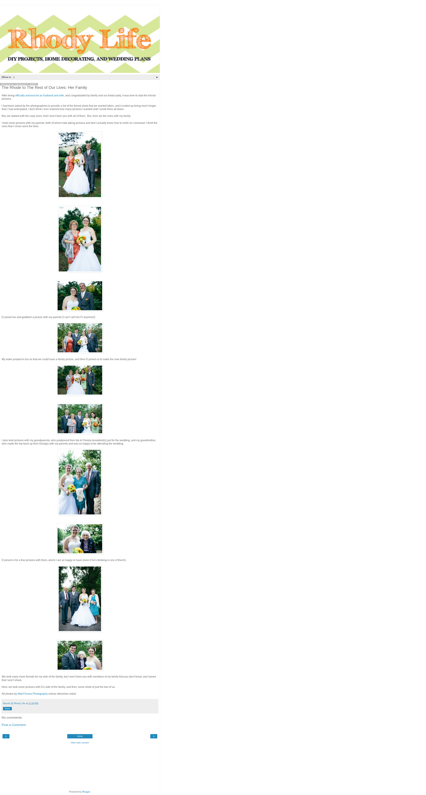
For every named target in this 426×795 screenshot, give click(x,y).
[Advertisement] (79, 9)
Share (7, 708)
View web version (80, 742)
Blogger (86, 791)
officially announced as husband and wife (39, 95)
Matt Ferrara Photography (33, 693)
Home (80, 736)
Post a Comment (14, 725)
